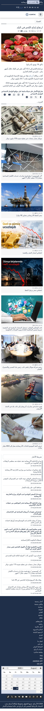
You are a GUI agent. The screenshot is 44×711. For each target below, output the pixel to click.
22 (11, 685)
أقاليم (41, 612)
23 (6, 685)
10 (41, 682)
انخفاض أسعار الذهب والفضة (32, 253)
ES (25, 7)
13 (23, 682)
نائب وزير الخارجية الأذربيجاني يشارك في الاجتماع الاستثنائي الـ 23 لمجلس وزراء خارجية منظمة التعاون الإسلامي (23, 589)
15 (11, 682)
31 (41, 691)
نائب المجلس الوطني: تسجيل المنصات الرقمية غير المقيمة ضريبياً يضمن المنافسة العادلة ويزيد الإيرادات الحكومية (22, 329)
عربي (21, 7)
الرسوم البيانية (38, 632)
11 (35, 682)
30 (6, 688)
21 (17, 685)
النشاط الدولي (38, 647)
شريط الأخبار (37, 457)
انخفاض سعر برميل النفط (33, 290)
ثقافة (41, 618)
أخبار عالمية (39, 627)
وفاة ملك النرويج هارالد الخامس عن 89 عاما (26, 580)
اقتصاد (38, 21)
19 (29, 685)
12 (29, 682)
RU (35, 7)
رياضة (41, 624)
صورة (41, 638)
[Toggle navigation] (39, 14)
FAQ (41, 656)
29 (11, 688)
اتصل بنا (40, 641)
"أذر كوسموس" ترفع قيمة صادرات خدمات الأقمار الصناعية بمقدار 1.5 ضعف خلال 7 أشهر (22, 177)
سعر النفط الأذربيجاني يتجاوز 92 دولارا (29, 215)
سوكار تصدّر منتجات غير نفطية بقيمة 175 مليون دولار (24, 139)
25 (35, 688)
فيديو (41, 635)
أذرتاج (31, 76)
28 (17, 688)
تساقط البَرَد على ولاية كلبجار (31, 487)
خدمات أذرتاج (38, 649)
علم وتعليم (39, 621)
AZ (38, 7)
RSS (41, 658)
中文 (17, 7)
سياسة (40, 607)
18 (35, 685)
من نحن (40, 644)
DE (30, 7)
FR (27, 7)
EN (32, 7)
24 (41, 688)
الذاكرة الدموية (38, 630)
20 (23, 685)
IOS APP (40, 664)
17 (41, 685)
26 (29, 688)
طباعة (25, 31)
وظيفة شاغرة (38, 652)
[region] (23, 527)
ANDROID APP (38, 661)
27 (23, 688)
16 (6, 682)
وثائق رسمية (38, 604)
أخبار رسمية (39, 601)
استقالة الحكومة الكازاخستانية (31, 540)
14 (17, 682)
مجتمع (40, 615)
